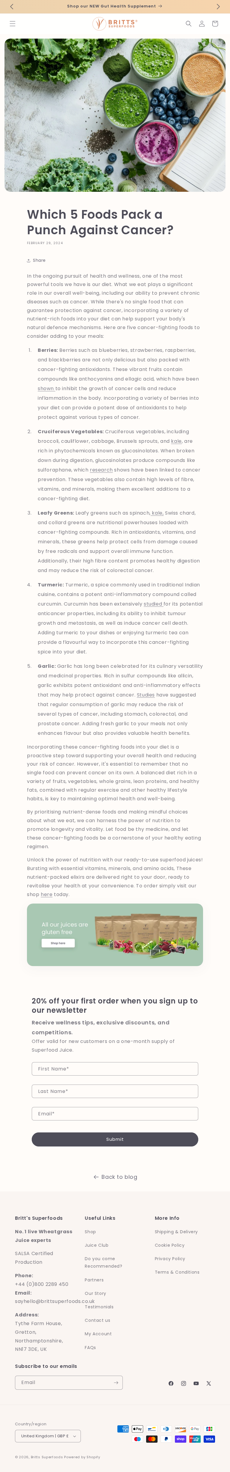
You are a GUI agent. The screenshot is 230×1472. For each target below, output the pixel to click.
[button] (12, 23)
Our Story (95, 1293)
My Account (98, 1334)
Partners (94, 1280)
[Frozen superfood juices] (115, 967)
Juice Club (96, 1245)
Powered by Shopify (82, 1457)
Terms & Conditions (177, 1272)
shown (46, 388)
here (46, 894)
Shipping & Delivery (176, 1232)
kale (176, 441)
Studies (146, 694)
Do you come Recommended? (103, 1262)
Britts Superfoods (47, 1457)
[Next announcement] (218, 6)
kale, (157, 513)
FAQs (90, 1348)
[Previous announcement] (11, 6)
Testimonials (99, 1307)
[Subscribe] (115, 1383)
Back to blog (119, 1177)
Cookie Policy (170, 1245)
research (101, 469)
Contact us (97, 1320)
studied (154, 603)
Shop (90, 1232)
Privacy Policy (170, 1259)
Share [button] (39, 260)
